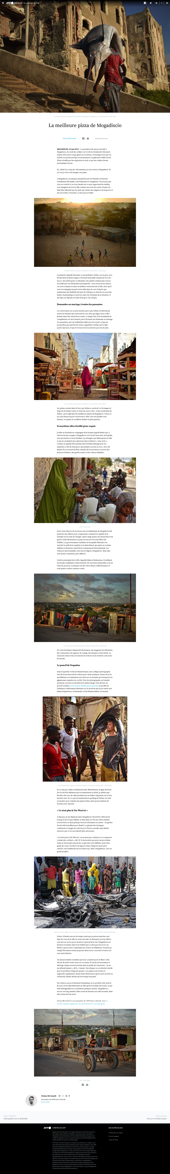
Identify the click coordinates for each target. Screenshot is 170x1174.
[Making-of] (14, 2)
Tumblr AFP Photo (113, 1140)
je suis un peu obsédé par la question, (84, 686)
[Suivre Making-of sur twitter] (152, 3)
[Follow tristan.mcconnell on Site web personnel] (69, 1096)
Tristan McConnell (69, 138)
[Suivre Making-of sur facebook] (146, 3)
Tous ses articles (45, 1102)
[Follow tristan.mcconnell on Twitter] (63, 1096)
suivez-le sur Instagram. (96, 1003)
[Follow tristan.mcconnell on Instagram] (66, 1096)
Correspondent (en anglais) (116, 1132)
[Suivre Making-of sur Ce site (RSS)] (156, 3)
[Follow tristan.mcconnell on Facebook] (59, 1096)
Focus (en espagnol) (114, 1136)
